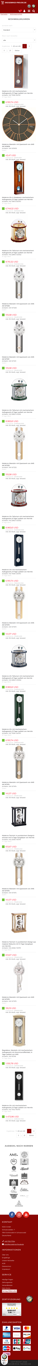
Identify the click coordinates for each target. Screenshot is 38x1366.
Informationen (11, 1250)
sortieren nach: (7, 25)
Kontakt (7, 1222)
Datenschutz (6, 1266)
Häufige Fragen (7, 1279)
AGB (3, 1263)
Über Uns (5, 1255)
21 (10, 50)
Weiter (17, 50)
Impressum (6, 1269)
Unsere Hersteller (8, 1260)
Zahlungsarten (7, 1282)
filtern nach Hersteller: (10, 36)
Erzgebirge (6, 1258)
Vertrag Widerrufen (9, 1291)
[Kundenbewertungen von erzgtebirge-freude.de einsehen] (11, 1310)
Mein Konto (6, 1288)
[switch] (4, 1363)
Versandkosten (7, 1285)
